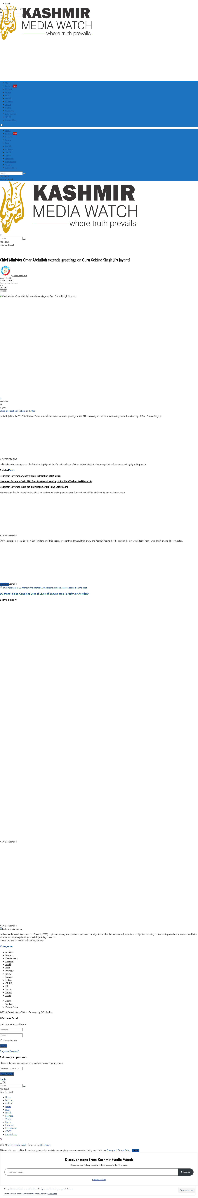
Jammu (8, 92)
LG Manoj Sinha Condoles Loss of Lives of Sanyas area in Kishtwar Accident (44, 593)
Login (7, 3)
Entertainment (10, 113)
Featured (11, 86)
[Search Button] (24, 173)
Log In (3, 1079)
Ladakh (8, 98)
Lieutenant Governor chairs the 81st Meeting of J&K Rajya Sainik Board (34, 486)
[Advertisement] (40, 59)
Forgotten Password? (10, 1051)
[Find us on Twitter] (1, 1139)
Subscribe (185, 1171)
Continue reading (99, 1179)
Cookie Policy (52, 1193)
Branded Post (11, 120)
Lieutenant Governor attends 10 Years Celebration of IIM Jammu (30, 476)
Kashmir (8, 89)
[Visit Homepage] (46, 39)
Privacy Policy (11, 1007)
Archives (9, 952)
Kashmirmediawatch (20, 275)
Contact (8, 1003)
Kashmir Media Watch (17, 1012)
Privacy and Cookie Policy (118, 1150)
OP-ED (8, 117)
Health (8, 964)
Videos (8, 992)
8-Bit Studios (46, 1012)
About (8, 1000)
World (8, 104)
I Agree (135, 1150)
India (7, 95)
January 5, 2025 (5, 278)
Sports (8, 107)
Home (8, 82)
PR (6, 986)
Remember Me (10, 1040)
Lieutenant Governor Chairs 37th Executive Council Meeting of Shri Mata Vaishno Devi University (46, 481)
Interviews (9, 110)
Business (9, 101)
